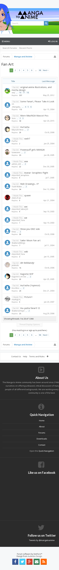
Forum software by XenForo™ (29, 554)
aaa (26, 161)
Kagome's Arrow (19, 276)
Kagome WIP (26, 273)
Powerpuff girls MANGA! (32, 149)
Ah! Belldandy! (27, 262)
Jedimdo (15, 265)
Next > (45, 70)
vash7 (27, 138)
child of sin (16, 198)
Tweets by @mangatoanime (42, 540)
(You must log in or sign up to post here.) (29, 330)
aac (26, 206)
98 (40, 70)
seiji (13, 92)
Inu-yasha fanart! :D (30, 308)
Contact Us (16, 356)
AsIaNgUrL (16, 299)
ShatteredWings (18, 243)
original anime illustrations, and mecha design (32, 88)
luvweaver (16, 152)
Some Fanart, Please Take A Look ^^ (33, 103)
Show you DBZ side (30, 228)
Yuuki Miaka (17, 186)
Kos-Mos (15, 288)
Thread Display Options (29, 324)
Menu (7, 41)
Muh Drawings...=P (29, 183)
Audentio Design (35, 556)
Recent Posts (25, 48)
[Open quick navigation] (54, 56)
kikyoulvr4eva (17, 129)
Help (25, 356)
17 (24, 92)
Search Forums (10, 48)
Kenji (14, 231)
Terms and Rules (37, 356)
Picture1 (28, 296)
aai (25, 217)
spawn (27, 195)
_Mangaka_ (16, 107)
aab (26, 251)
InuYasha (24, 126)
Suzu (14, 118)
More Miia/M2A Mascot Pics (34, 115)
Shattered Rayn (18, 311)
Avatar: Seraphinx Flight (36, 172)
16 (20, 92)
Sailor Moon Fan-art (30, 240)
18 (28, 92)
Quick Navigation (46, 451)
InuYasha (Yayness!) (30, 285)
